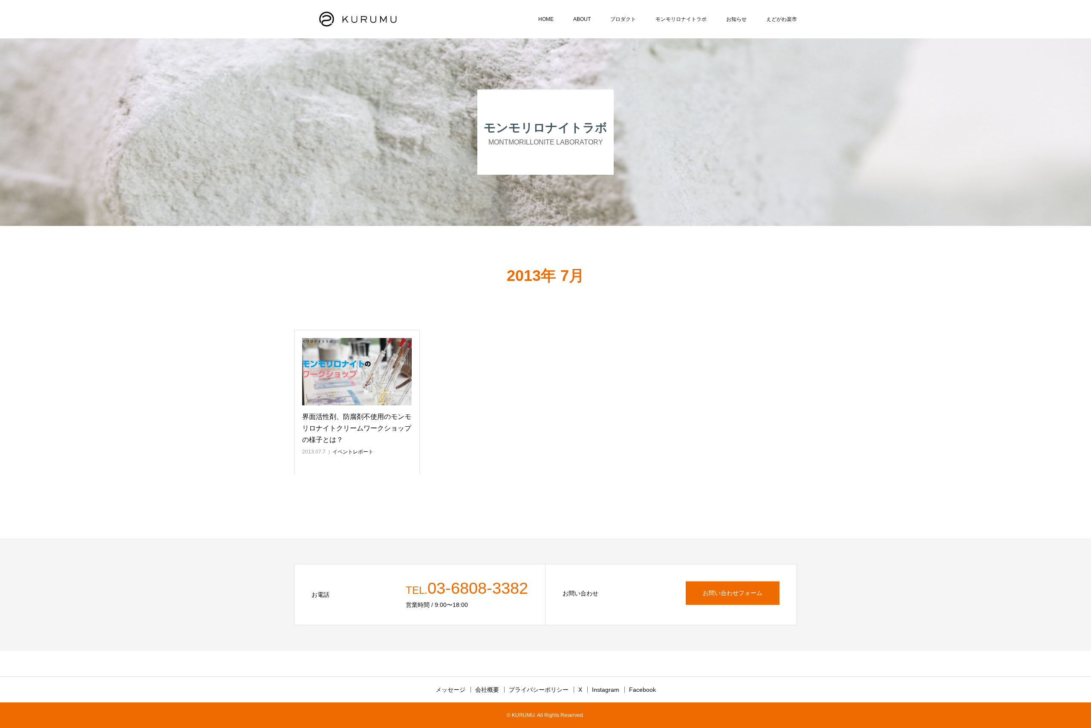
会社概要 (487, 690)
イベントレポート (352, 452)
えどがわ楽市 (781, 19)
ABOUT (582, 19)
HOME (546, 19)
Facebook (642, 690)
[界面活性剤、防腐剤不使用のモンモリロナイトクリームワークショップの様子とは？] (357, 371)
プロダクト (623, 19)
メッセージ (450, 690)
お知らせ (736, 19)
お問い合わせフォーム (732, 592)
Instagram (605, 690)
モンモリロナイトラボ (681, 19)
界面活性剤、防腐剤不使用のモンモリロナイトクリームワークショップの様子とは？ (356, 428)
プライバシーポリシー (539, 690)
